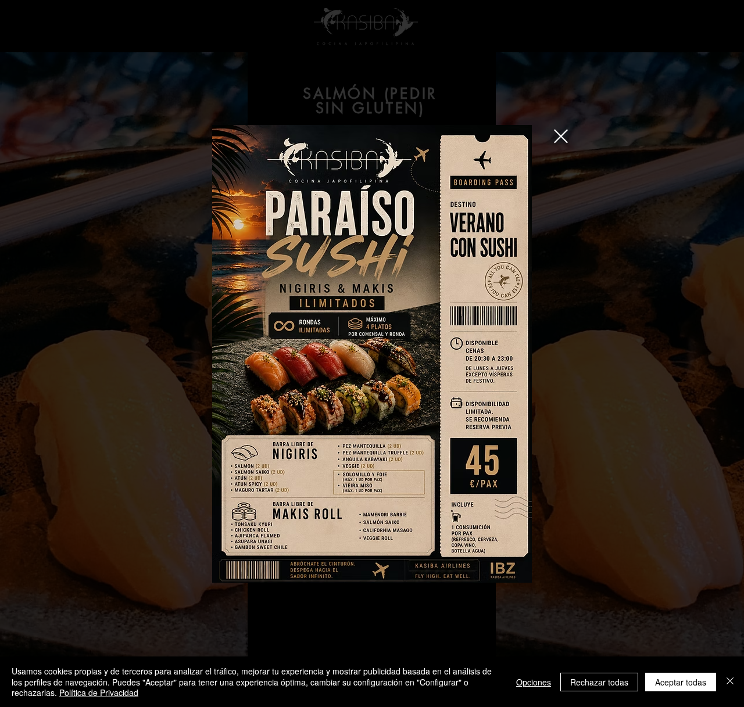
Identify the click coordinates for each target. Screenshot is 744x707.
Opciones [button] (533, 682)
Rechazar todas (599, 682)
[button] (561, 136)
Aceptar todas (680, 682)
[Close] (730, 682)
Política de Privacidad (98, 692)
